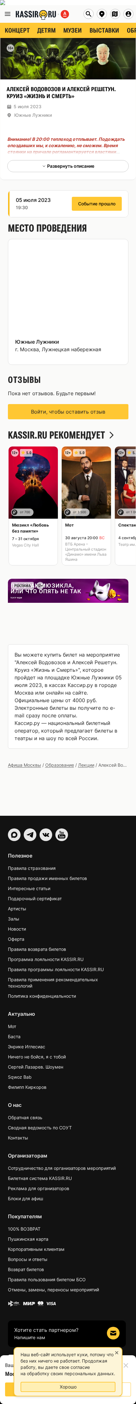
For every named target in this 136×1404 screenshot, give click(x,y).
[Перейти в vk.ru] (46, 834)
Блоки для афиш (25, 1198)
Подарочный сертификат (35, 898)
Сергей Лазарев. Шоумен (35, 1067)
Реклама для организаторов (38, 1188)
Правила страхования (32, 868)
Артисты (17, 908)
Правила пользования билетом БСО (47, 1279)
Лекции (86, 765)
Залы (13, 918)
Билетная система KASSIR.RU (40, 1178)
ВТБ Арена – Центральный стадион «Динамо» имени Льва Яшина (86, 552)
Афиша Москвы (24, 765)
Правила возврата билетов (37, 949)
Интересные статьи (29, 888)
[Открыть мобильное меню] (7, 14)
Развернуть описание (70, 166)
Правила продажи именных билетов (47, 878)
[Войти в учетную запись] (128, 14)
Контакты (18, 1137)
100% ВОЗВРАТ (24, 1229)
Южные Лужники (33, 115)
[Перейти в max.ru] (14, 834)
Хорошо (68, 1386)
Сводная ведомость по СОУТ (40, 1127)
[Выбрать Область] (115, 14)
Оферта (16, 939)
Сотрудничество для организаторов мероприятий (62, 1168)
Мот (12, 1026)
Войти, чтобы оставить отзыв (68, 412)
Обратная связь (25, 1117)
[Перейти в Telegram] (30, 834)
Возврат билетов (26, 1269)
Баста (14, 1036)
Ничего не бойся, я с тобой (37, 1056)
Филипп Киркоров (27, 1087)
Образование (59, 765)
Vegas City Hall (25, 545)
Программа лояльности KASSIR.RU (45, 959)
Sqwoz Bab (20, 1077)
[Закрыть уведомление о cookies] (117, 1353)
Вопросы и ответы (27, 1259)
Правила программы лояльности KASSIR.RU (56, 969)
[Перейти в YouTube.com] (61, 834)
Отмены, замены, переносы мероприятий (53, 1289)
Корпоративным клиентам (36, 1249)
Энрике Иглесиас (26, 1046)
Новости (17, 929)
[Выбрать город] (102, 14)
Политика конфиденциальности (42, 996)
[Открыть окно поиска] (88, 14)
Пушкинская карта (28, 1239)
